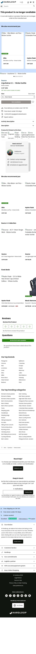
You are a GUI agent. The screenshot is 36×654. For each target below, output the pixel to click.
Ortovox (3, 363)
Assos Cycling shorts (25, 417)
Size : (3, 93)
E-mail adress (18, 489)
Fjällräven (21, 361)
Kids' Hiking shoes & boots (8, 434)
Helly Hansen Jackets (25, 405)
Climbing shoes (5, 432)
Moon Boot (4, 377)
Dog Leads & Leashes (25, 427)
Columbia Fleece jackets (26, 408)
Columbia (21, 363)
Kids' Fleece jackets (24, 396)
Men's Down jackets (7, 401)
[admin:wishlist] (33, 102)
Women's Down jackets (8, 394)
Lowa (2, 370)
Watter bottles (17, 447)
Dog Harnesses (23, 424)
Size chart (31, 93)
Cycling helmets (6, 436)
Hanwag (21, 377)
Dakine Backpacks (24, 415)
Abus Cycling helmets (25, 436)
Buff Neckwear (23, 434)
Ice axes (3, 422)
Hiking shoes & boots (7, 424)
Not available (16, 102)
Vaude (21, 368)
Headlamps (4, 413)
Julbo (20, 372)
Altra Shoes (22, 432)
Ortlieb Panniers (23, 429)
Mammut (21, 370)
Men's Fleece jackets (7, 405)
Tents (2, 408)
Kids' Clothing (22, 394)
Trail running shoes (6, 427)
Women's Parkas (6, 396)
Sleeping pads (5, 410)
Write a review (5, 85)
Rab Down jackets (24, 422)
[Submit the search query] (34, 6)
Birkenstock (22, 380)
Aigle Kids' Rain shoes (25, 398)
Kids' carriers (4, 439)
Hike (5, 447)
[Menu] (1, 6)
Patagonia (4, 361)
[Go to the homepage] (2, 447)
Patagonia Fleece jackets (26, 401)
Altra (2, 372)
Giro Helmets (22, 420)
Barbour (3, 382)
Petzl (20, 382)
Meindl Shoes (22, 413)
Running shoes (5, 429)
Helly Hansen (5, 380)
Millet (2, 375)
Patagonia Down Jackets (26, 439)
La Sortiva (4, 368)
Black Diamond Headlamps (26, 410)
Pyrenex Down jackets (25, 403)
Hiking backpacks (6, 420)
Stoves (3, 417)
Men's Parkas (5, 403)
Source (4, 80)
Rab (2, 365)
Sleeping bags (5, 415)
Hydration (10, 447)
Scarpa (21, 365)
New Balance (22, 375)
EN (20, 2)
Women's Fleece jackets (8, 398)
